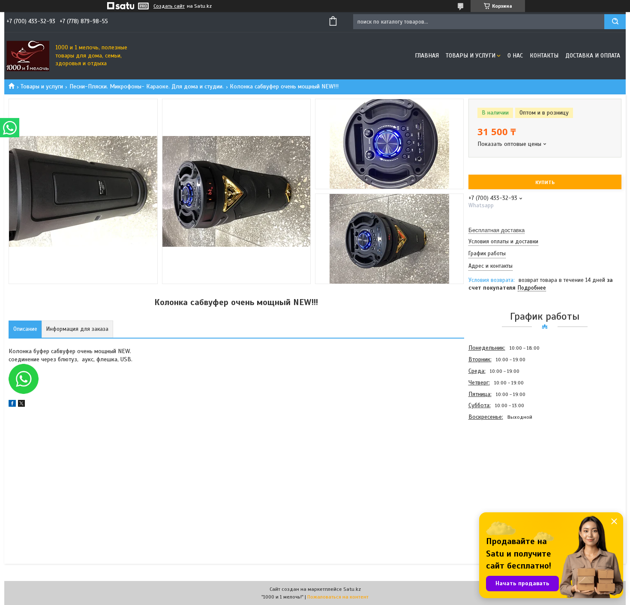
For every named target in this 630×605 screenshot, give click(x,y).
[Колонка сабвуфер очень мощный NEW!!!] (498, 469)
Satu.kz (352, 589)
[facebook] (12, 404)
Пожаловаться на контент (338, 597)
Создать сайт (169, 6)
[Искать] (615, 21)
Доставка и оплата (592, 55)
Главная (427, 55)
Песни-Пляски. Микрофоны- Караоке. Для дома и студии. (146, 86)
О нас (515, 55)
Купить (545, 182)
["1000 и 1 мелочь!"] (27, 55)
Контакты (544, 55)
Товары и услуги (470, 55)
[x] (21, 404)
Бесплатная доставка (496, 230)
